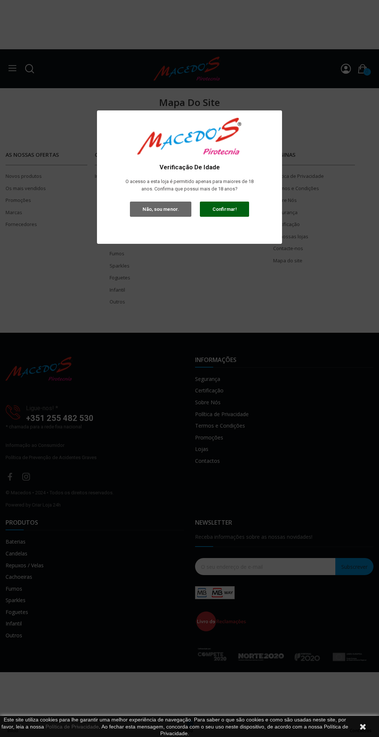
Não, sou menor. (160, 209)
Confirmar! (224, 209)
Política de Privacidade (72, 727)
